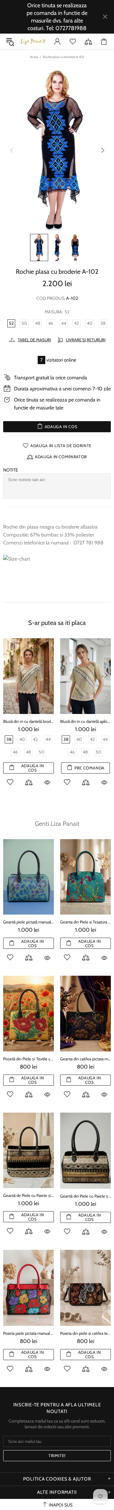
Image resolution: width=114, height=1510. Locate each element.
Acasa (34, 57)
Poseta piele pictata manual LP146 (28, 1333)
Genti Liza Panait (57, 823)
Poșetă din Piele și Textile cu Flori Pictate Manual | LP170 (28, 1058)
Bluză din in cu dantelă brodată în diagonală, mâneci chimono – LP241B (28, 721)
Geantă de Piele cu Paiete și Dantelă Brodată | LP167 (28, 1195)
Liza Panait (33, 41)
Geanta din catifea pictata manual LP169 (85, 1058)
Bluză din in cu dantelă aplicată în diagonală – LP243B (85, 721)
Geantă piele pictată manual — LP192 (28, 921)
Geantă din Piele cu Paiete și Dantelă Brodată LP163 (85, 1195)
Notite (10, 470)
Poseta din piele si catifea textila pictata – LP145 (85, 1333)
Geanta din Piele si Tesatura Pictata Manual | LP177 (85, 921)
